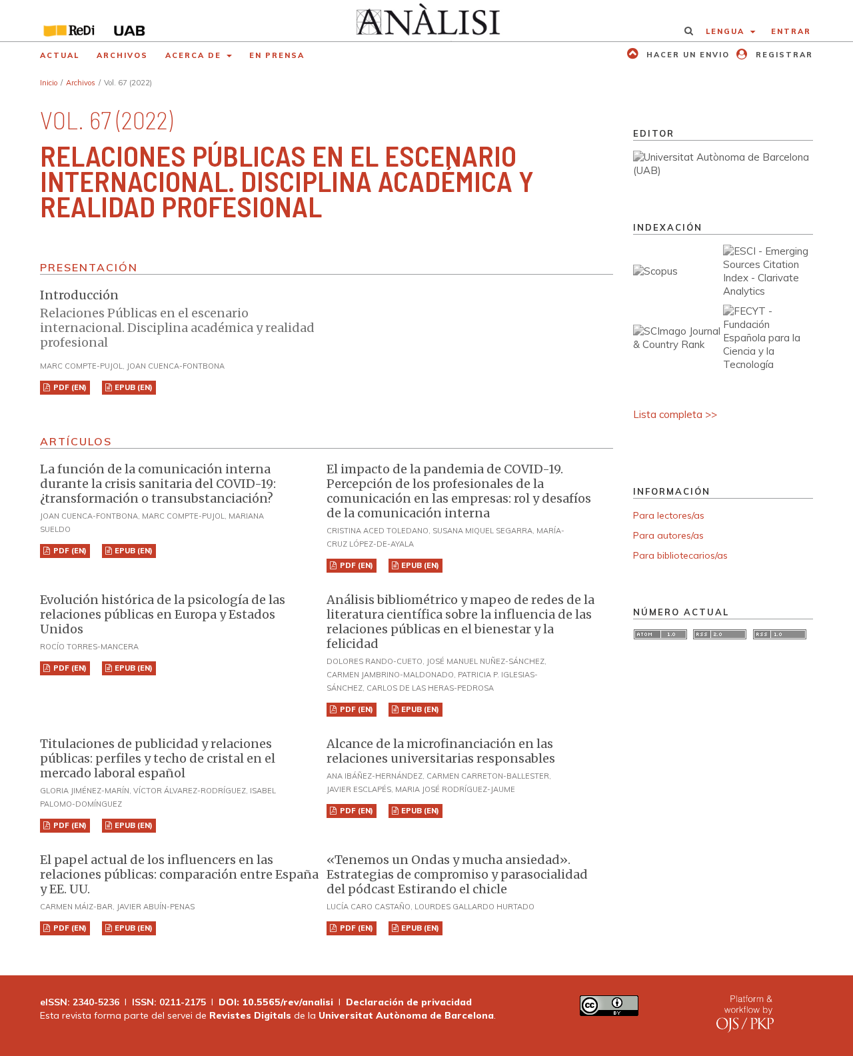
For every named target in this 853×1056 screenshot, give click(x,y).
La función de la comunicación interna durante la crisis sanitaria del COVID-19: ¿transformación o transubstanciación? (158, 483)
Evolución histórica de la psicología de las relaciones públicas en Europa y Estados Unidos (162, 614)
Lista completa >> (675, 414)
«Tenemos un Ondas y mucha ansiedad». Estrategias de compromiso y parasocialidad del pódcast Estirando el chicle (457, 874)
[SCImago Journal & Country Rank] (678, 344)
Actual (59, 55)
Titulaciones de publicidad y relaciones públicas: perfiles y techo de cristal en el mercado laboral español (157, 758)
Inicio (48, 82)
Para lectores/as (668, 515)
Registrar (782, 54)
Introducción (177, 318)
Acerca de (195, 55)
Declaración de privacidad (409, 1002)
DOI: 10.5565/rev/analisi (276, 1002)
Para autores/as (668, 535)
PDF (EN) (69, 387)
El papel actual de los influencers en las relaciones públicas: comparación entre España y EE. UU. (179, 874)
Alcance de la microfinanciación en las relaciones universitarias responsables (441, 751)
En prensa (277, 55)
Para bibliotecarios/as (680, 555)
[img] (426, 20)
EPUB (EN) (133, 387)
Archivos (122, 55)
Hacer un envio (686, 54)
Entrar (791, 31)
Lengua (727, 31)
